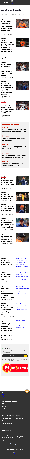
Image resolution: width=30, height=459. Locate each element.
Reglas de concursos (7, 440)
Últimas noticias (10, 125)
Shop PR (4, 421)
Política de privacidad (23, 359)
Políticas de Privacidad (19, 437)
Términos (16, 359)
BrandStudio (20, 418)
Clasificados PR (7, 423)
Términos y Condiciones (19, 433)
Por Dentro (5, 409)
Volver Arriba (26, 394)
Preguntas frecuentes (8, 437)
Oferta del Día (6, 418)
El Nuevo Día (6, 403)
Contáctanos (5, 432)
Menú (6, 2)
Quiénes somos (6, 435)
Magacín (4, 406)
